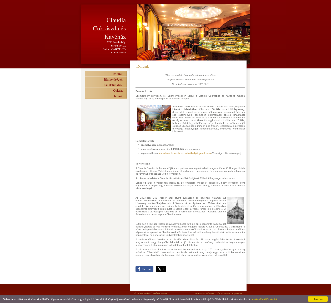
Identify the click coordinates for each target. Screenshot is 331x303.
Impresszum (237, 293)
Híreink (118, 96)
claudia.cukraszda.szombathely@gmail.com (185, 153)
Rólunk (118, 74)
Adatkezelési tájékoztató (204, 293)
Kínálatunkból (113, 85)
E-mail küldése (118, 52)
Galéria (118, 90)
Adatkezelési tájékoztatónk (264, 299)
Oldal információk (223, 293)
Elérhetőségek (113, 79)
